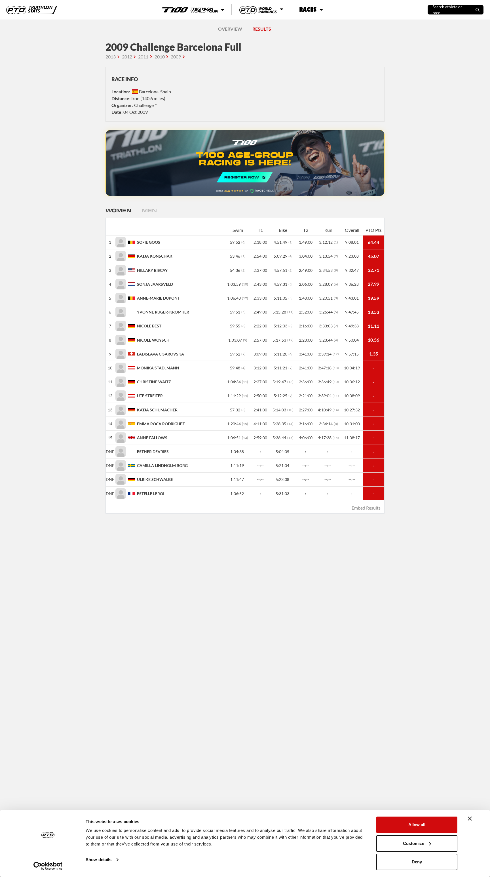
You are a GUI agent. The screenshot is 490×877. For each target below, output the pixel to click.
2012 (127, 56)
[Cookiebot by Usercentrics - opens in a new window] (48, 866)
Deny (417, 861)
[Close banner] (470, 819)
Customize (413, 843)
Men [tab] (149, 210)
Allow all (416, 824)
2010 (160, 56)
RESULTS (261, 28)
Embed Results (366, 507)
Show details (98, 859)
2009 (176, 56)
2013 (110, 56)
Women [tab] (118, 210)
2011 (143, 56)
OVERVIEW (230, 28)
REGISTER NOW (245, 163)
